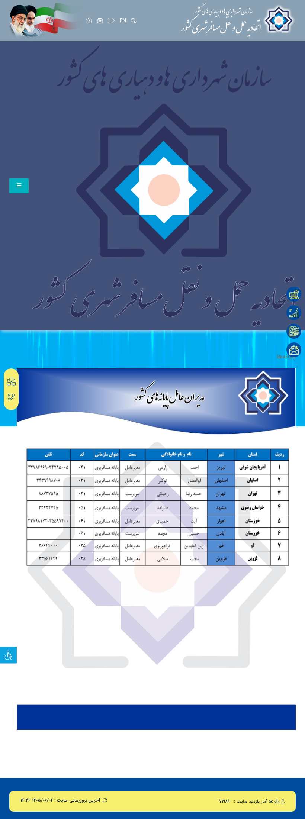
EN (123, 21)
